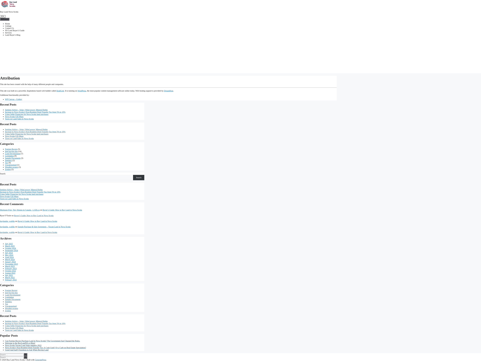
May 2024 (9, 255)
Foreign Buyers (11, 149)
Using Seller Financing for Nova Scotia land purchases (26, 114)
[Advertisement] (240, 55)
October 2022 (10, 271)
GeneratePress (40, 360)
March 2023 (10, 266)
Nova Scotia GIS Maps (14, 117)
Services (8, 33)
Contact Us (9, 28)
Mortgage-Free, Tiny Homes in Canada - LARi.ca (20, 210)
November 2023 (11, 264)
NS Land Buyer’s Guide (14, 30)
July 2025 (9, 244)
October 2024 (10, 248)
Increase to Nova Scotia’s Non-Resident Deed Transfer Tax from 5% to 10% (35, 112)
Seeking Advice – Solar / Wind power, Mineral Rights (26, 110)
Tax (6, 163)
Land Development (12, 154)
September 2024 (11, 250)
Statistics (8, 160)
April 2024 (9, 257)
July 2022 (9, 275)
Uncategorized (11, 165)
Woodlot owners (11, 167)
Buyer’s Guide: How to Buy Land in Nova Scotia (62, 210)
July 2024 (9, 253)
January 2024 (10, 262)
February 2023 (11, 268)
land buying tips (11, 151)
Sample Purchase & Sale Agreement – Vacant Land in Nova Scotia (44, 227)
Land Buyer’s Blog (12, 35)
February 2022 (11, 280)
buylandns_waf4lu (7, 221)
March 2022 (10, 278)
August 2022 (10, 273)
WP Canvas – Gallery (13, 99)
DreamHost (168, 91)
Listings (8, 26)
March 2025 (10, 246)
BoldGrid (60, 91)
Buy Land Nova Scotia (9, 12)
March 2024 (10, 259)
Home (7, 24)
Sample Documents (12, 158)
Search (2, 174)
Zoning (8, 169)
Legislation (9, 156)
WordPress (82, 91)
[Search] (25, 354)
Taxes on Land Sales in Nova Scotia (19, 119)
